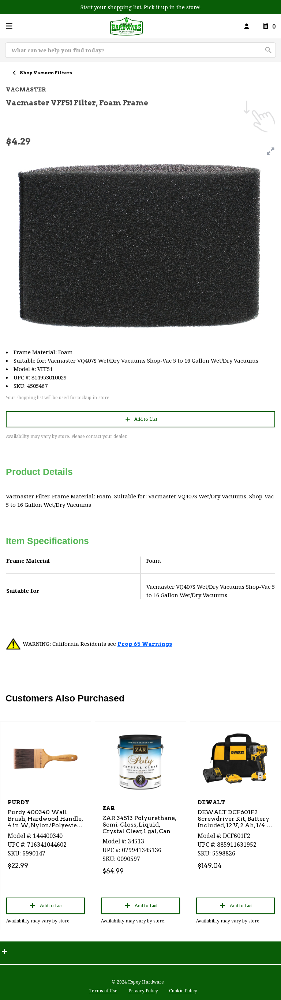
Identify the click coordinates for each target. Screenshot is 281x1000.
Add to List (145, 419)
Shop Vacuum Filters (46, 72)
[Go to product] (45, 758)
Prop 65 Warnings (144, 644)
